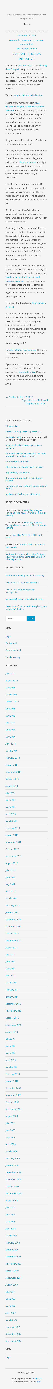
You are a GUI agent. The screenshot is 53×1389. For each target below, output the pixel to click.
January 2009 (11, 1165)
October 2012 (12, 849)
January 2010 (11, 1081)
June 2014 (10, 729)
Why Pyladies (11, 426)
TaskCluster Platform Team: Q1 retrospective (20, 590)
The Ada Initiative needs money (20, 349)
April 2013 (10, 814)
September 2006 (13, 1341)
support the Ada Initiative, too (28, 95)
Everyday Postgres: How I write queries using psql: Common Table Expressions (25, 557)
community (14, 40)
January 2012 (11, 912)
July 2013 (10, 793)
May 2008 (10, 1221)
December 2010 (13, 1003)
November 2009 (13, 1095)
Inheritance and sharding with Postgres (24, 466)
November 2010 (13, 1010)
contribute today (27, 371)
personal (39, 40)
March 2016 (11, 694)
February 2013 (12, 828)
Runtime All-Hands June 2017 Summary (24, 575)
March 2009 (11, 1151)
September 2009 (13, 1109)
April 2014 (10, 743)
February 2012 (12, 905)
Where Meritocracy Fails (17, 461)
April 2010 (10, 1060)
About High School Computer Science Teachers (23, 446)
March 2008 (11, 1235)
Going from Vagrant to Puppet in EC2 (23, 431)
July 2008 (10, 1207)
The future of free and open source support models (26, 487)
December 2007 (13, 1256)
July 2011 (10, 954)
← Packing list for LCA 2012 (19, 397)
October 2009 (12, 1102)
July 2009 (10, 1123)
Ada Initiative (24, 65)
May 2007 (10, 1305)
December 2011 (13, 919)
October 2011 (12, 933)
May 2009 (10, 1137)
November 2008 (13, 1179)
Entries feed (11, 643)
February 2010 (12, 1074)
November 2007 (13, 1263)
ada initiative (22, 48)
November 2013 (13, 771)
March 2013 (11, 821)
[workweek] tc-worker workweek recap (24, 599)
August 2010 (11, 1031)
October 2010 (12, 1017)
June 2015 (10, 708)
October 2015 (12, 701)
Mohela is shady (13, 437)
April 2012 (10, 891)
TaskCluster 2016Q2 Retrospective (22, 582)
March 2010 (11, 1066)
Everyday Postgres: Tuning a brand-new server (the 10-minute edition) (25, 513)
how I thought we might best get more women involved (25, 106)
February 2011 (12, 989)
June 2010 (10, 1045)
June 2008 (10, 1214)
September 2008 (13, 1193)
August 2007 (11, 1284)
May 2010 (10, 1052)
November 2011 (13, 926)
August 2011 (11, 947)
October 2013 (12, 778)
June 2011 (10, 961)
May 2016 (10, 687)
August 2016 (11, 680)
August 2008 (11, 1200)
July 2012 (10, 870)
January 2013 (11, 835)
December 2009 (13, 1088)
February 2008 (12, 1242)
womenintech (26, 43)
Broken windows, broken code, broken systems (24, 479)
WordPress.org (12, 657)
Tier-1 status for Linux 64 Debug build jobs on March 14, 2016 (26, 607)
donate (33, 48)
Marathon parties (27, 162)
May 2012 (10, 884)
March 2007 (11, 1320)
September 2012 (13, 856)
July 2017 (10, 673)
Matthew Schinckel (14, 554)
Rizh (38, 1381)
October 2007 (12, 1270)
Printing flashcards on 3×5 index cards (25, 545)
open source (28, 40)
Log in (8, 636)
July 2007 (10, 1291)
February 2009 (12, 1158)
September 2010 (13, 1024)
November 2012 (13, 842)
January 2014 (11, 764)
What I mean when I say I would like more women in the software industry (25, 454)
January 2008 (11, 1249)
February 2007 (12, 1326)
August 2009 (11, 1116)
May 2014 (10, 736)
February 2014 (12, 757)
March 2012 (11, 898)
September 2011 (13, 940)
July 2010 (10, 1038)
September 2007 (13, 1277)
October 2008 (12, 1186)
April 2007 (10, 1312)
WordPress (36, 1378)
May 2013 (10, 806)
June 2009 (10, 1130)
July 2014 (10, 722)
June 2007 (10, 1298)
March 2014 (11, 750)
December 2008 (13, 1172)
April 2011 (10, 975)
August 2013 (11, 785)
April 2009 (10, 1144)
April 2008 (10, 1228)
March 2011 (11, 982)
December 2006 (13, 1333)
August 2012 (11, 863)
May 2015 (10, 715)
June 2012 (10, 877)
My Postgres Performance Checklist (22, 494)
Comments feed (13, 650)
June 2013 (10, 800)
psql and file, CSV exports (17, 472)
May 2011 (10, 968)
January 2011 (11, 996)
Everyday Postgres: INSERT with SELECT (24, 536)
